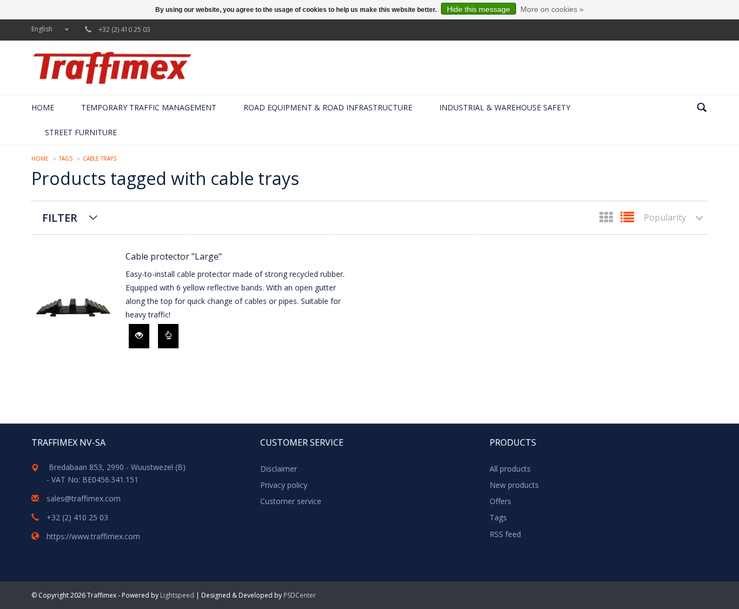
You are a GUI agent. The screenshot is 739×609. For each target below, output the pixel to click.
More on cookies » (552, 9)
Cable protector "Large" (174, 256)
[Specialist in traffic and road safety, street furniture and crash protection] (112, 68)
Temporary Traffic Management (148, 107)
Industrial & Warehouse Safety (504, 107)
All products (510, 469)
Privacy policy (283, 485)
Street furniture (81, 132)
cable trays (99, 158)
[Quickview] (139, 336)
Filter (59, 217)
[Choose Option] (168, 336)
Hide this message (478, 9)
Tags (65, 158)
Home (42, 107)
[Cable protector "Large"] (73, 307)
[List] (627, 219)
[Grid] (607, 219)
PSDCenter (299, 595)
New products (514, 485)
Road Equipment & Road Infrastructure (327, 107)
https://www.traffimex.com (93, 536)
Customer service (290, 501)
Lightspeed (177, 595)
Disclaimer (278, 469)
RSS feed (505, 534)
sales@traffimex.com (84, 498)
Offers (500, 501)
